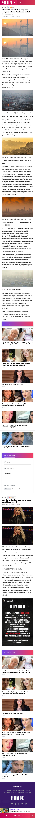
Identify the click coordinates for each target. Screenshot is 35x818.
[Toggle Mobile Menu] (14, 2)
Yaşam (3, 346)
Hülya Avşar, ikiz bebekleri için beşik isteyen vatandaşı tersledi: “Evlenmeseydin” (16, 404)
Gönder (7, 489)
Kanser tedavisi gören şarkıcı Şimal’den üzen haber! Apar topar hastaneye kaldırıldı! (16, 364)
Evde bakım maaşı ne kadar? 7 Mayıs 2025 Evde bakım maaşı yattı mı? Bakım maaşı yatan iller (17, 343)
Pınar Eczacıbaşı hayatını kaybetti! (13, 384)
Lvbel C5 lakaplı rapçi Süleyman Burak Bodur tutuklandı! (16, 447)
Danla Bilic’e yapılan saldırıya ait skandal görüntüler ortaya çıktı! (14, 426)
